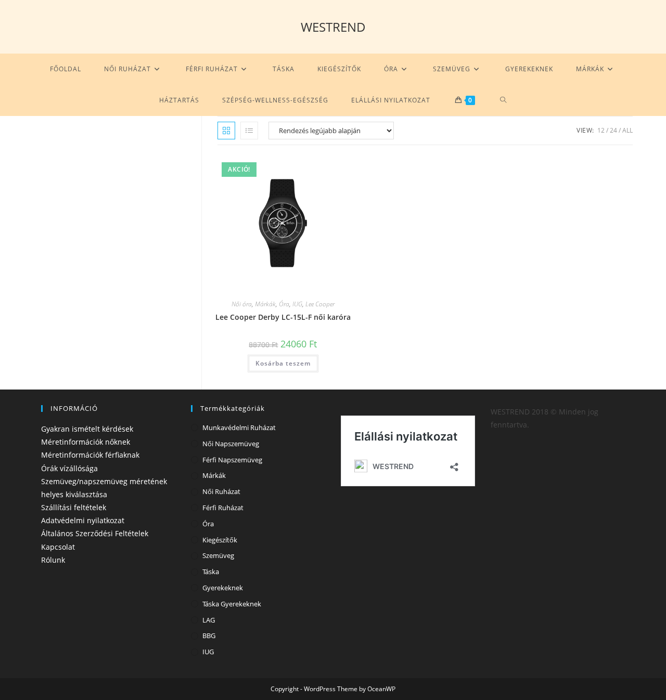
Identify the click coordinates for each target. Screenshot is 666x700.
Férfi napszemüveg (232, 459)
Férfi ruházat (223, 507)
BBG (208, 635)
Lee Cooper (320, 304)
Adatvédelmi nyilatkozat (82, 520)
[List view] (249, 130)
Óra (284, 304)
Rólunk (53, 560)
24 (613, 130)
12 (601, 130)
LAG (208, 620)
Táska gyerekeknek (231, 603)
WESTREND (333, 26)
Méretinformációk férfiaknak (90, 455)
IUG (297, 304)
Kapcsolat (58, 547)
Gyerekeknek (222, 587)
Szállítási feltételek (73, 507)
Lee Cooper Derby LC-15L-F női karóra (283, 317)
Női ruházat (221, 491)
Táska (210, 571)
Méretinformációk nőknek (85, 442)
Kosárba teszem (283, 363)
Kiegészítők (219, 540)
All (627, 130)
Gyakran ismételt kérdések (87, 429)
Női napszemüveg (230, 443)
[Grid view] (226, 130)
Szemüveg (218, 555)
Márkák (265, 304)
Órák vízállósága (69, 468)
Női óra (242, 304)
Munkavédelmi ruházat (239, 427)
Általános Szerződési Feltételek (94, 533)
